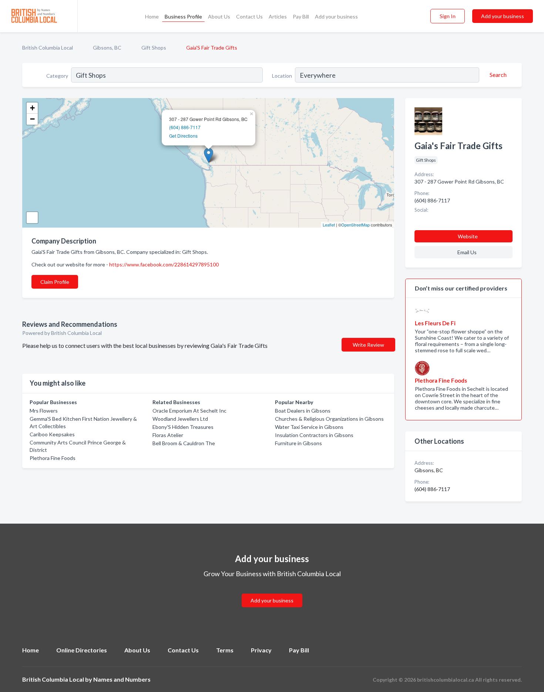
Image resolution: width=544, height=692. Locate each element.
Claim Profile (54, 282)
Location (282, 76)
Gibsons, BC (107, 47)
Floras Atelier (167, 435)
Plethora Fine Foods (52, 458)
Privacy (261, 650)
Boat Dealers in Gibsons (302, 410)
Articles (278, 16)
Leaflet (329, 225)
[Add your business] (272, 591)
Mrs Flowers (44, 410)
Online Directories (81, 650)
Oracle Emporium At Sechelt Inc (189, 410)
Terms (225, 650)
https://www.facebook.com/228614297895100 (164, 264)
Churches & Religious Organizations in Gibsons (329, 419)
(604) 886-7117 (185, 127)
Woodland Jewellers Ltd (180, 419)
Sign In (448, 16)
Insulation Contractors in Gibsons (314, 435)
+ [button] (32, 107)
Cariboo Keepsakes (52, 434)
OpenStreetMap (355, 225)
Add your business (336, 16)
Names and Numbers (122, 679)
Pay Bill (301, 16)
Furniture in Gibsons (298, 443)
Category (57, 76)
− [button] (32, 119)
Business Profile (183, 16)
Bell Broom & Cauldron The (183, 443)
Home (152, 16)
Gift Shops (153, 47)
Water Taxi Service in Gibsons (309, 427)
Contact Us (249, 16)
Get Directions (183, 135)
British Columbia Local (47, 47)
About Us (219, 16)
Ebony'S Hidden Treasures (183, 427)
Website (468, 236)
